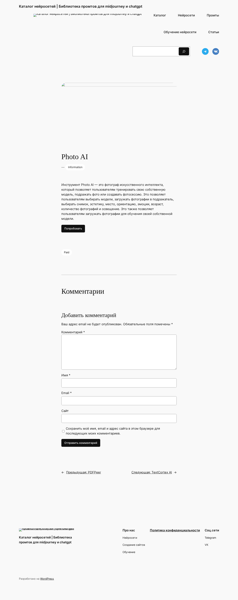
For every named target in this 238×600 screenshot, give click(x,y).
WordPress (47, 578)
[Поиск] (184, 51)
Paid (66, 252)
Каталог (160, 15)
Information (75, 167)
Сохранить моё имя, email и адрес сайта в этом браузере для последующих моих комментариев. (113, 431)
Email (66, 393)
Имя (65, 375)
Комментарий (73, 332)
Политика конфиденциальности (175, 530)
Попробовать (73, 228)
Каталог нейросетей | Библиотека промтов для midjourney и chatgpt (80, 6)
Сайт (65, 411)
